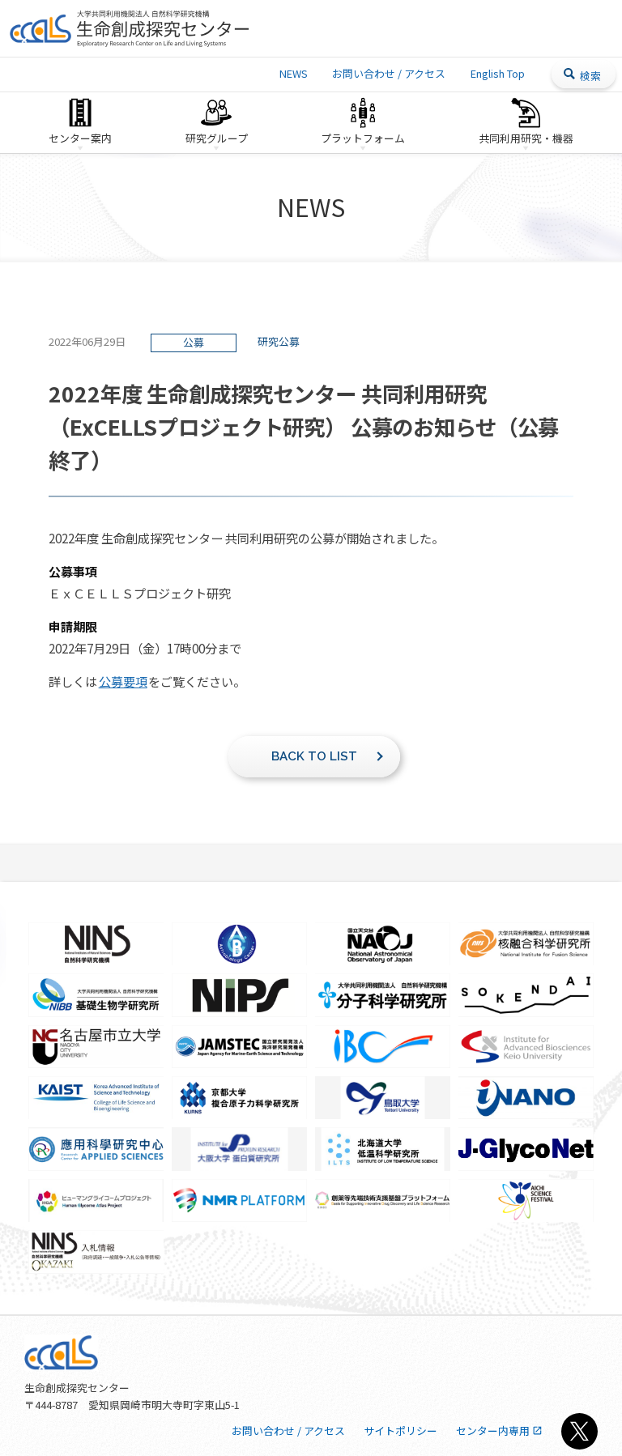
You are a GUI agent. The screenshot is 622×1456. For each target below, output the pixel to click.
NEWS (293, 73)
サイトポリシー (400, 1430)
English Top (498, 73)
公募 (193, 342)
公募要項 (123, 681)
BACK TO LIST (314, 756)
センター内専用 (493, 1430)
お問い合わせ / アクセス (388, 73)
